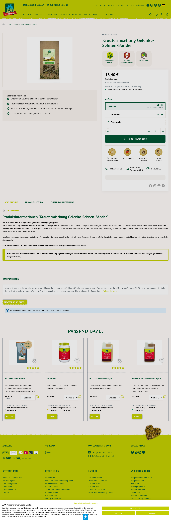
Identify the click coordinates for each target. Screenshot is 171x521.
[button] (85, 517)
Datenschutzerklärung (81, 503)
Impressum (94, 503)
